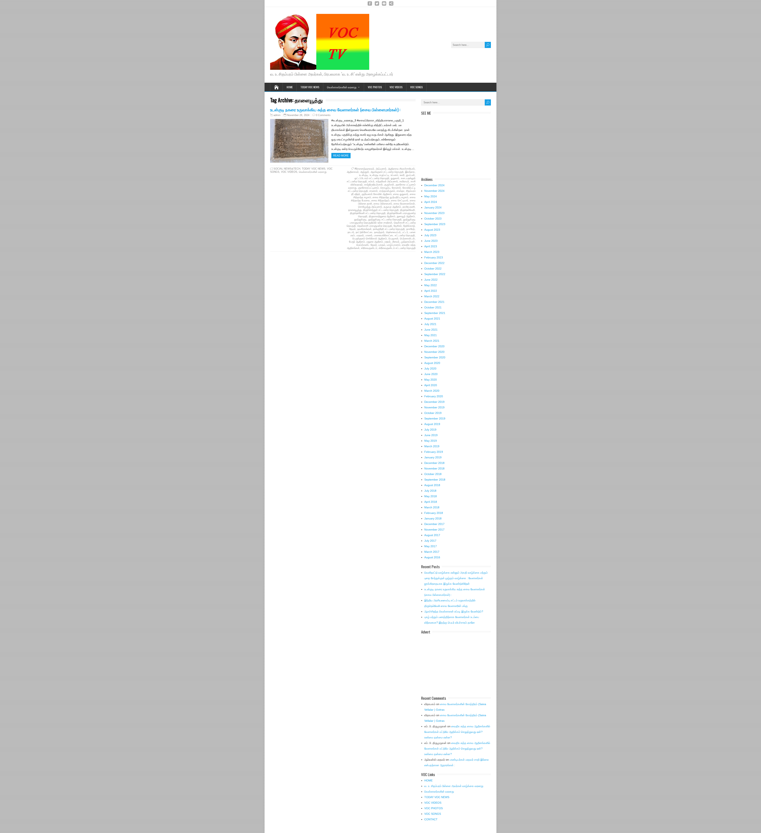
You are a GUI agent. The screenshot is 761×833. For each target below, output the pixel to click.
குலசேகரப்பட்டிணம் (368, 187)
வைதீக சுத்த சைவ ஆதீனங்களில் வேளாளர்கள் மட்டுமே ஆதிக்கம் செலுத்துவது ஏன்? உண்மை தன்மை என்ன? (457, 732)
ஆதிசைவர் (353, 171)
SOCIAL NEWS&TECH (286, 168)
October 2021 (433, 307)
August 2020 (432, 363)
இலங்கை (410, 171)
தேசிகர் (398, 225)
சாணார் (373, 190)
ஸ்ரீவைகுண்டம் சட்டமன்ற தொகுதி (397, 248)
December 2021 (434, 301)
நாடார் (351, 232)
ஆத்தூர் (364, 171)
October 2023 (433, 218)
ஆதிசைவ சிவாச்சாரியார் (401, 168)
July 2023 (430, 235)
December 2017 (434, 524)
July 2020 (430, 368)
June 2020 (431, 374)
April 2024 (430, 201)
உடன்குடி (363, 175)
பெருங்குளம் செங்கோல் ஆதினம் (369, 238)
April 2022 (430, 290)
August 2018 (432, 485)
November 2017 (434, 529)
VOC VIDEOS (396, 87)
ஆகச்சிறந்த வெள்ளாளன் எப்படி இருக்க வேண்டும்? (453, 611)
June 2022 (431, 279)
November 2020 (434, 351)
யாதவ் (382, 244)
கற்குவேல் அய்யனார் (387, 181)
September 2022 (434, 274)
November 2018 (434, 468)
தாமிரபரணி (408, 206)
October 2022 (433, 268)
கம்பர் (371, 181)
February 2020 (433, 396)
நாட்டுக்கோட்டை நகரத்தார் (370, 232)
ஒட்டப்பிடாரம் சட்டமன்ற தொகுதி (372, 178)
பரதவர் (360, 235)
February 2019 (433, 451)
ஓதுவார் (395, 178)
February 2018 (433, 512)
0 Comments (323, 115)
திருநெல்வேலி (407, 209)
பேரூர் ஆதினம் (357, 241)
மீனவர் (395, 241)
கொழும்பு (385, 187)
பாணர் (368, 235)
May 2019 (430, 440)
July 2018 (430, 490)
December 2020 (434, 346)
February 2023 (433, 257)
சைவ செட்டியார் (399, 200)
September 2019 (434, 418)
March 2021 (431, 340)
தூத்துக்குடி (360, 219)
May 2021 (430, 335)
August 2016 (432, 557)
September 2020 (434, 357)
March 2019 (431, 446)
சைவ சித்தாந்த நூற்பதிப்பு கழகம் (390, 197)
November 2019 (434, 407)
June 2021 (431, 329)
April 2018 (430, 501)
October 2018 (433, 474)
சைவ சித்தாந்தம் (380, 200)
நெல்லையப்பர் (393, 232)
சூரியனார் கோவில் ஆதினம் (377, 194)
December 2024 (434, 185)
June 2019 (431, 435)
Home (290, 87)
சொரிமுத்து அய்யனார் (370, 206)
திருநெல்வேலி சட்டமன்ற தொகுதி (367, 213)
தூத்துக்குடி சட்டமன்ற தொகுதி (385, 219)
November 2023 (434, 213)
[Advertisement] (456, 144)
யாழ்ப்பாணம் (393, 244)
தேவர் (352, 228)
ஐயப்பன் (410, 175)
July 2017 (430, 540)
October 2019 (433, 413)
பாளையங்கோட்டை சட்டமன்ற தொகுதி (394, 235)
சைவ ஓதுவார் (400, 194)
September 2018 (434, 479)
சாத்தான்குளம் (387, 190)
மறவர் (387, 241)
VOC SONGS (416, 87)
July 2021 (430, 324)
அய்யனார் (381, 168)
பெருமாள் (393, 238)
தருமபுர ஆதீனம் (392, 206)
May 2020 (430, 379)
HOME (428, 780)
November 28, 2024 (298, 115)
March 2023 (431, 251)
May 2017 (430, 546)
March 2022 (431, 296)
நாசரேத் (410, 228)
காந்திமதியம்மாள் (373, 184)
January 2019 (433, 457)
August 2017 (432, 535)
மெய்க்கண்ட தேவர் (366, 244)
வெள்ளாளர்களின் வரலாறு (342, 87)
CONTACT (431, 819)
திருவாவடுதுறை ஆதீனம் (382, 216)
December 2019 (434, 401)
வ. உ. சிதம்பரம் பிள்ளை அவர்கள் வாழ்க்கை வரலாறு (453, 786)
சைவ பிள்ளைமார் (383, 203)
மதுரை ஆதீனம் (374, 241)
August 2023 (432, 229)
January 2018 (433, 518)
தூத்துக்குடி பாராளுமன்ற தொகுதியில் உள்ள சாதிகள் (383, 221)
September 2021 (434, 313)
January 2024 (433, 207)
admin (276, 115)
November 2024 (434, 190)
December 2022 (434, 263)
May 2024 (430, 196)
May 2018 (430, 496)
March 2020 (431, 390)
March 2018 (431, 507)
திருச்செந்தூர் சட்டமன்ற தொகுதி (381, 209)
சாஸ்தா (400, 190)
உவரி (402, 175)
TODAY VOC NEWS (309, 87)
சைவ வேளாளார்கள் (404, 203)
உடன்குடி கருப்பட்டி (379, 175)
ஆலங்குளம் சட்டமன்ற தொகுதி (387, 171)
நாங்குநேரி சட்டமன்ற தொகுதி (389, 228)
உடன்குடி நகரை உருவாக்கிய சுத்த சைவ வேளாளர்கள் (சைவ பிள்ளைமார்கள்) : (335, 109)
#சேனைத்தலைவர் (364, 168)
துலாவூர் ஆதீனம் (406, 216)
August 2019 (432, 424)
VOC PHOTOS (375, 87)
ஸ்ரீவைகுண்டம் (369, 248)
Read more (341, 155)
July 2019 (430, 429)
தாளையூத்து (354, 209)
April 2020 (430, 385)
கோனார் (396, 187)
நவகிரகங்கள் (364, 228)
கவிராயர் (404, 181)
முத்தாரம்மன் (408, 241)
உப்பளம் (394, 175)
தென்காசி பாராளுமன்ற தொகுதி (374, 225)
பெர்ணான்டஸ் (407, 238)
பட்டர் (405, 232)
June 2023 (431, 240)
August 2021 (432, 318)
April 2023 (430, 246)
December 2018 (434, 462)
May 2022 (430, 285)
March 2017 (431, 551)
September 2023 (434, 224)
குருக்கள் (389, 184)
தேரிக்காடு (409, 225)
